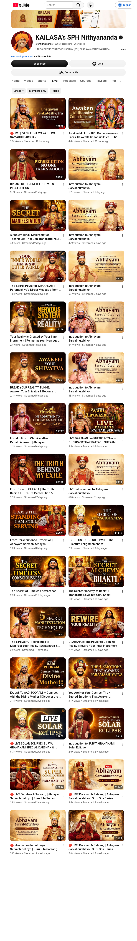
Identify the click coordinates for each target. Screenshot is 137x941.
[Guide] (6, 5)
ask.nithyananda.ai (23, 56)
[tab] (15, 81)
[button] (120, 81)
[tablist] (68, 81)
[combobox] (59, 5)
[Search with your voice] (90, 5)
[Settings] (110, 5)
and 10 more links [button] (42, 56)
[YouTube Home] (21, 5)
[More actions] (63, 133)
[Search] (78, 5)
